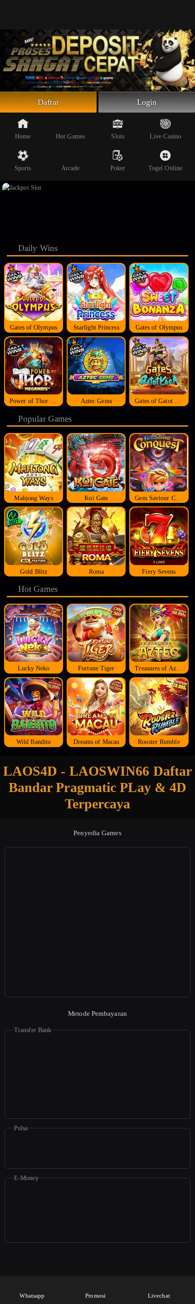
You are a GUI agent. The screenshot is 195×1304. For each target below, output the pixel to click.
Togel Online (165, 168)
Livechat (159, 1295)
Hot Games (70, 136)
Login (147, 102)
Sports (23, 168)
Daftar (48, 102)
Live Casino (165, 136)
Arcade (70, 168)
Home (22, 136)
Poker (118, 168)
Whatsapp (32, 1295)
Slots (117, 136)
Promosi (95, 1295)
